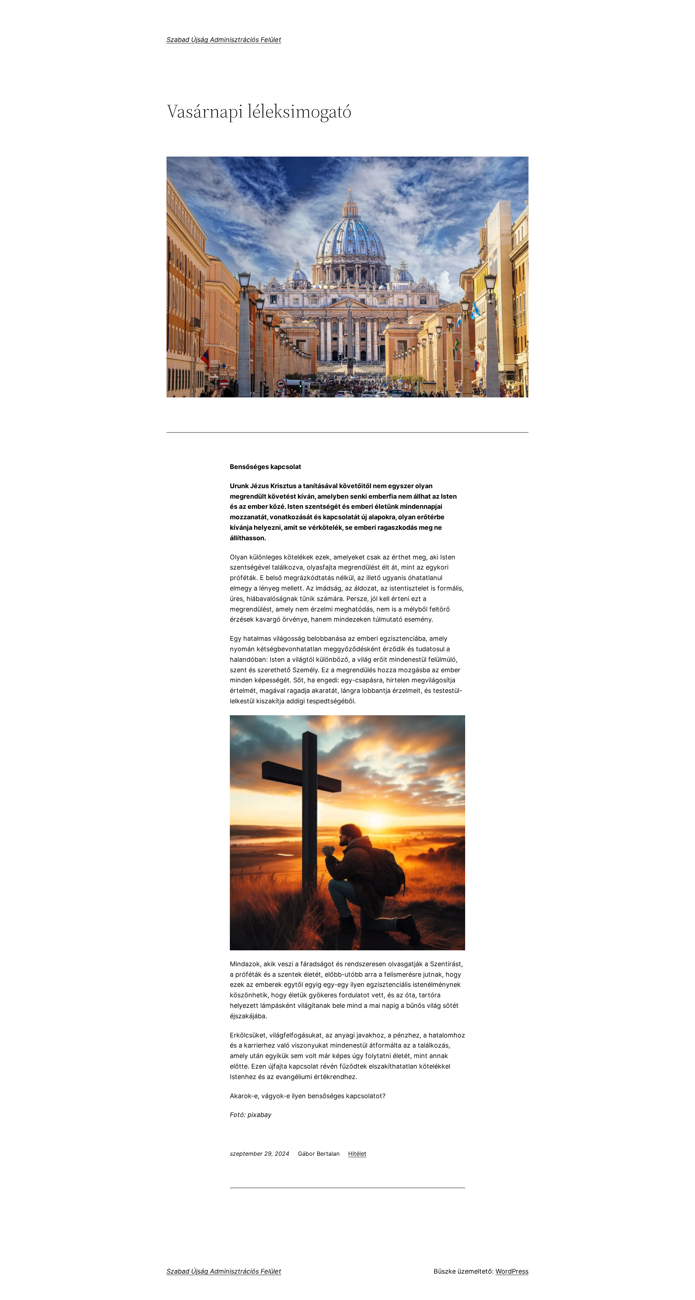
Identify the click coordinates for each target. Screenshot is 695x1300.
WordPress (512, 1271)
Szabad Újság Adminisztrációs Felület (224, 39)
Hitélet (357, 1153)
